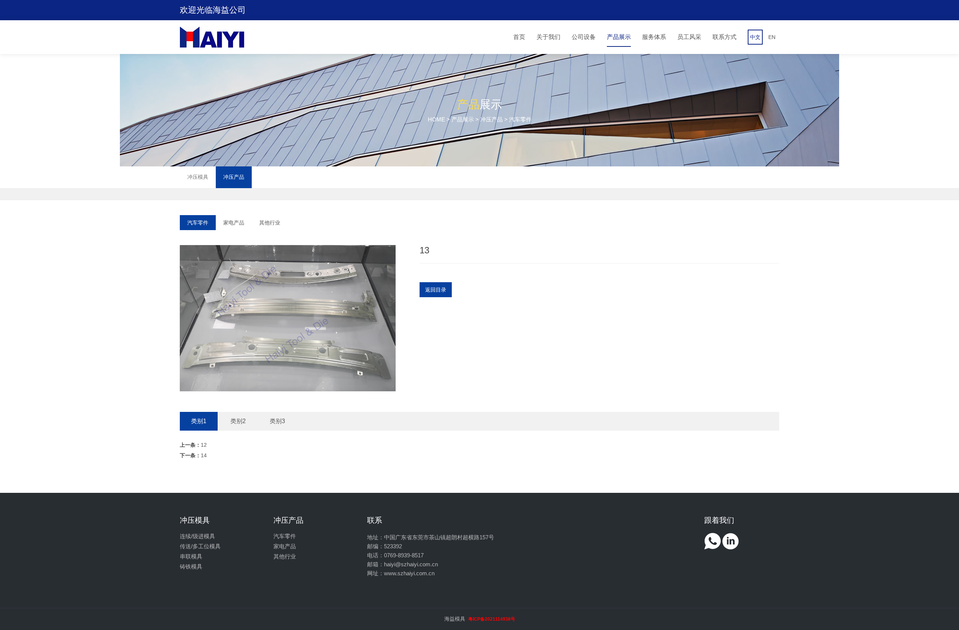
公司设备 (584, 37)
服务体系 (654, 37)
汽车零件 (197, 223)
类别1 (198, 421)
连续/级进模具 (197, 536)
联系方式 (724, 37)
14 (193, 455)
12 (193, 445)
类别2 (238, 421)
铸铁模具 (191, 566)
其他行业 (269, 223)
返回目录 (435, 290)
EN (771, 37)
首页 (519, 37)
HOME (436, 119)
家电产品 (233, 223)
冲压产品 (491, 119)
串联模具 (191, 556)
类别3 (277, 421)
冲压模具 (197, 177)
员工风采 (689, 37)
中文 (755, 37)
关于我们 (548, 37)
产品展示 (619, 37)
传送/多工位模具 (200, 546)
